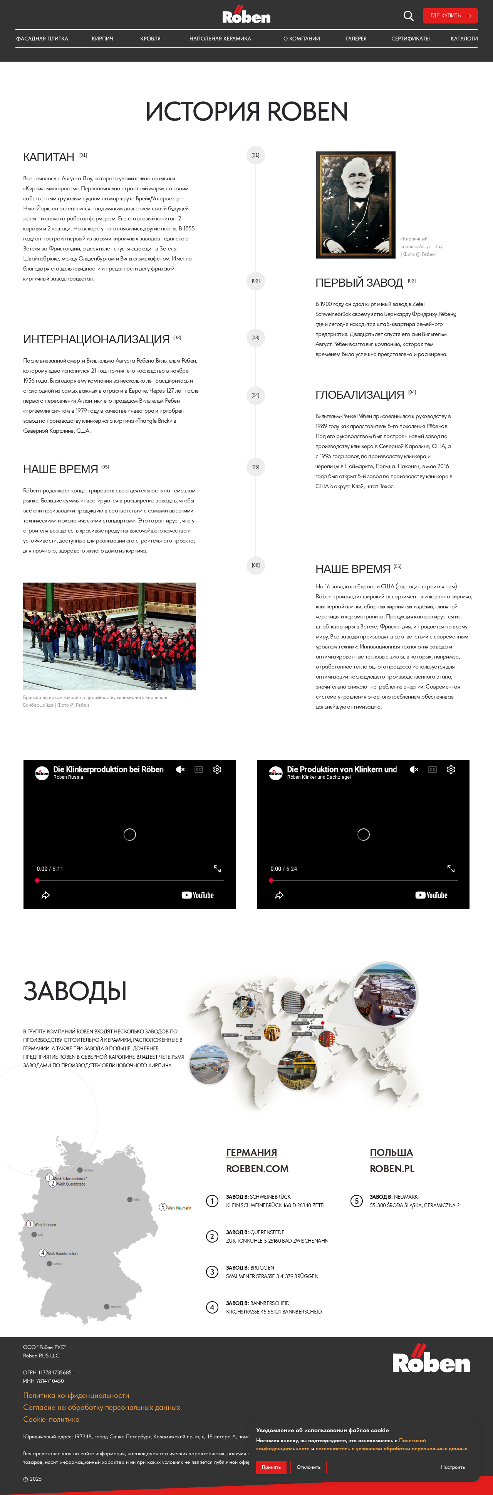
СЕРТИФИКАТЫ (410, 38)
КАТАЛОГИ (464, 38)
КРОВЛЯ (150, 38)
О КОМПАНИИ (301, 38)
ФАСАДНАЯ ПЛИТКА (42, 38)
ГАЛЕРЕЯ (356, 38)
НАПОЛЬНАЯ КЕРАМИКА (220, 38)
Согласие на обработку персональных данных (101, 1407)
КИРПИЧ (102, 38)
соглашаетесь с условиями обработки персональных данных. (392, 1448)
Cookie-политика (51, 1419)
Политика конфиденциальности (76, 1395)
